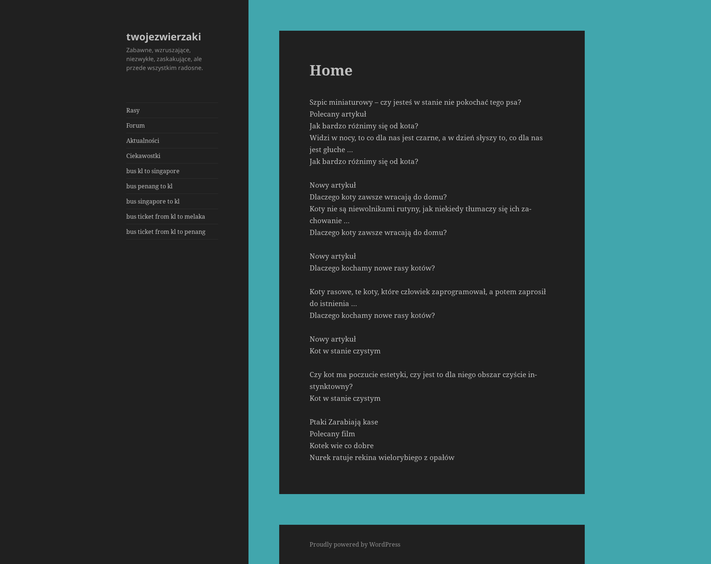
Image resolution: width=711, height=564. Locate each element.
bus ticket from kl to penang (166, 232)
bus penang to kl (149, 186)
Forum (135, 125)
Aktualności (142, 141)
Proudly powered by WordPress (355, 544)
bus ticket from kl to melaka (165, 216)
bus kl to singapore (153, 171)
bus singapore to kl (153, 201)
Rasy (133, 110)
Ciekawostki (143, 156)
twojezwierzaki (163, 36)
